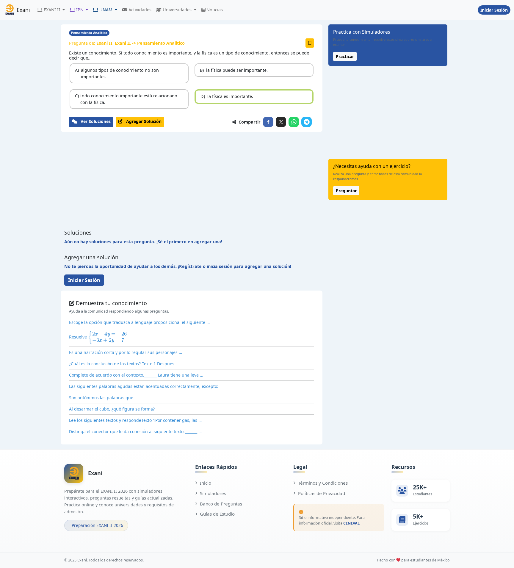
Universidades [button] (177, 10)
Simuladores (213, 493)
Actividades (139, 10)
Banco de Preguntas (221, 504)
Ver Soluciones (94, 121)
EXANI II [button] (52, 10)
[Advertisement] (191, 180)
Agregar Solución (142, 121)
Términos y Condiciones (323, 483)
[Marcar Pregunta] (309, 43)
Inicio (205, 483)
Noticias (214, 10)
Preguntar (346, 191)
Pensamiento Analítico (89, 32)
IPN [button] (80, 10)
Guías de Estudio (217, 514)
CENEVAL (351, 523)
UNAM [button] (105, 10)
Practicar (345, 56)
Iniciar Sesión (494, 10)
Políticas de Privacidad (321, 493)
